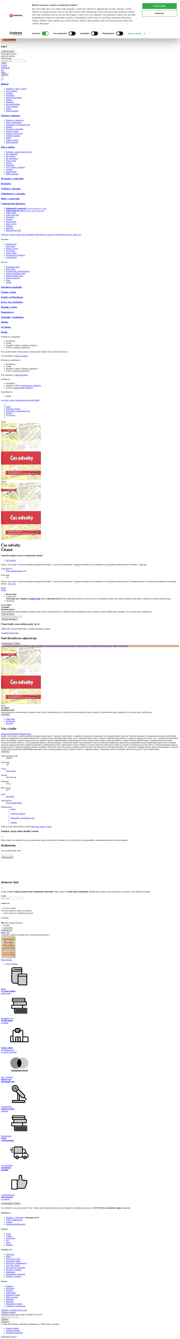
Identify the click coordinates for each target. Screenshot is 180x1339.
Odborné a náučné (13, 409)
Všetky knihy (11, 213)
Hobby (8, 138)
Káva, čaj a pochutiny (12, 302)
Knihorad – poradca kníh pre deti (18, 152)
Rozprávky (10, 165)
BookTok (9, 228)
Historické (10, 102)
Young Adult (11, 161)
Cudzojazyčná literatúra (13, 203)
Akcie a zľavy (11, 224)
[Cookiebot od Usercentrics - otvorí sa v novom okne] (16, 33)
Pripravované (11, 222)
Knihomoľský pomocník (15, 1274)
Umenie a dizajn (12, 140)
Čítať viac (143, 565)
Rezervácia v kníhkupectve (16, 1263)
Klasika (9, 100)
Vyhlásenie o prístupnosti (15, 1306)
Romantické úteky (13, 267)
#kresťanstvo (26, 734)
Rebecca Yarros (12, 249)
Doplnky (5, 75)
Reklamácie (10, 1272)
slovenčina (10, 796)
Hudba (4, 322)
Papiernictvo (7, 312)
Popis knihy (10, 719)
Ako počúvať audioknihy (15, 1268)
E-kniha (6, 925)
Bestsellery (10, 217)
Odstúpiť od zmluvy (14, 1276)
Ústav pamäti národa (14, 571)
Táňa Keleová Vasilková (15, 255)
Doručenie (10, 1254)
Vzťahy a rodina (12, 131)
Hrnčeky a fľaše (9, 307)
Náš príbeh (10, 1288)
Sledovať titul (6, 930)
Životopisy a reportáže (14, 129)
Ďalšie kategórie (12, 111)
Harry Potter (10, 269)
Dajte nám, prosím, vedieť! (41, 827)
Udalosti (9, 1222)
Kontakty (9, 1286)
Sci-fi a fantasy (11, 91)
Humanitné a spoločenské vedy (18, 125)
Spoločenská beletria (14, 98)
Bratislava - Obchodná (14, 1218)
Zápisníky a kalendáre (12, 317)
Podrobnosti (10, 721)
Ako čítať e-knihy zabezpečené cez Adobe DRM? (20, 400)
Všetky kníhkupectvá (14, 1220)
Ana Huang (10, 251)
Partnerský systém (13, 1295)
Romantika (10, 95)
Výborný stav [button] (11, 596)
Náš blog (9, 1290)
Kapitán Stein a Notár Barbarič (18, 271)
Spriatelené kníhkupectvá (15, 1224)
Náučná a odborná (10, 115)
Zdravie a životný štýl (14, 133)
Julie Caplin (10, 246)
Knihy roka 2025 (12, 215)
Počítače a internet (13, 136)
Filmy (3, 72)
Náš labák (10, 1302)
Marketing (10, 1299)
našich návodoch (21, 356)
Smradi (8, 282)
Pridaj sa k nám (12, 1297)
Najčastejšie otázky (13, 1261)
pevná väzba (11, 771)
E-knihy (4, 66)
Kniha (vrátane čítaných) (13, 923)
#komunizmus (6, 734)
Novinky (9, 219)
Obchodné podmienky (14, 1333)
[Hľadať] (25, 61)
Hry (2, 70)
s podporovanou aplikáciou (30, 386)
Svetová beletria (12, 106)
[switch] (72, 33)
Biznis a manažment (13, 122)
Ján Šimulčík (11, 560)
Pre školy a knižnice (13, 1270)
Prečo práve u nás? (13, 1259)
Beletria (5, 84)
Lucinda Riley (11, 257)
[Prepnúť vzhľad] (2, 78)
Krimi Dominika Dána (14, 276)
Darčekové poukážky (11, 287)
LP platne (6, 327)
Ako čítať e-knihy (13, 1265)
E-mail (3, 896)
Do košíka (5, 715)
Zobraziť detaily (135, 33)
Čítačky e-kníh (8, 292)
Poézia (8, 109)
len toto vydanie (10, 908)
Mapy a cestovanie (10, 198)
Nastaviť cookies (12, 1328)
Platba (8, 1257)
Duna (8, 280)
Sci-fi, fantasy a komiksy (15, 167)
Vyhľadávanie (6, 58)
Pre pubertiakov (12, 158)
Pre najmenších (12, 154)
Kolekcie (9, 226)
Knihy (4, 63)
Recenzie (9, 723)
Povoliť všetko (159, 6)
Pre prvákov (10, 156)
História (9, 127)
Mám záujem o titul (13, 230)
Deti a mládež (8, 147)
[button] (90, 608)
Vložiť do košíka (8, 614)
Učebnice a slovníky (11, 188)
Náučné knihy (11, 172)
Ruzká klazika (6, 960)
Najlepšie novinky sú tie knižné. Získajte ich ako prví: (21, 1315)
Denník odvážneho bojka (15, 274)
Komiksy (9, 93)
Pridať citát (5, 933)
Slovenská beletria (13, 104)
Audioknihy (5, 68)
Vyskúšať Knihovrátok (10, 633)
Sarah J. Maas (11, 253)
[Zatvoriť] (2, 888)
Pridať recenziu (7, 857)
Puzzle (4, 332)
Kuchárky (6, 183)
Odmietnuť (159, 13)
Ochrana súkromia (13, 1330)
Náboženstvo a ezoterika (13, 193)
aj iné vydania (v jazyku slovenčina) (17, 911)
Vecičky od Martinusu (12, 297)
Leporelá (9, 169)
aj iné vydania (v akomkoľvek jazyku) (18, 913)
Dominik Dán (11, 244)
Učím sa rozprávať (13, 278)
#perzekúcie (16, 734)
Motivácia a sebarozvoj (15, 120)
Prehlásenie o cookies (14, 1304)
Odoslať (5, 1319)
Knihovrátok (35, 599)
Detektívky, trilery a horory (16, 89)
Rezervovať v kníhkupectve (12, 617)
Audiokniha (8, 928)
